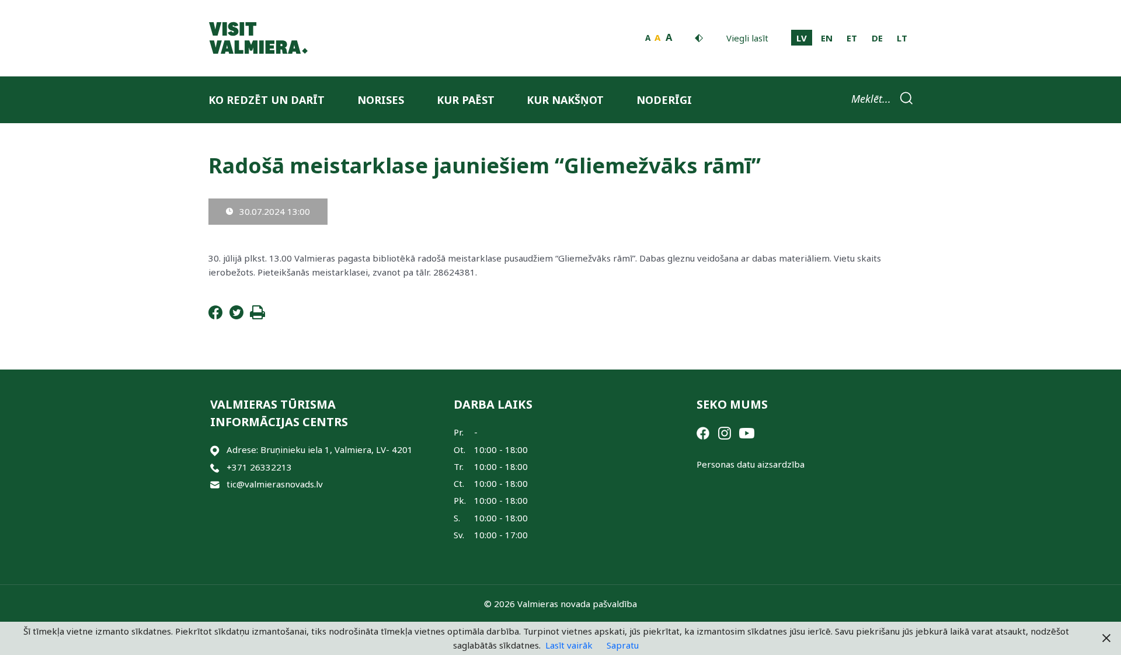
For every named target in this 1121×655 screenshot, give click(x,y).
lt (902, 38)
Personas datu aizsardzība (751, 464)
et (852, 38)
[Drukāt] (257, 316)
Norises (380, 100)
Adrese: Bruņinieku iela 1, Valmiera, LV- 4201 (320, 449)
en (827, 38)
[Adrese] (215, 450)
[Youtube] (746, 432)
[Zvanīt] (215, 467)
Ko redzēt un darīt (266, 100)
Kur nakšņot (565, 100)
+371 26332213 (259, 467)
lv (801, 38)
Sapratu (623, 645)
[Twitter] (236, 316)
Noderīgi (664, 100)
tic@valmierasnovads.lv (275, 484)
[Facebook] (215, 316)
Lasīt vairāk (569, 645)
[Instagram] (724, 432)
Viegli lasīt (747, 38)
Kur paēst (466, 100)
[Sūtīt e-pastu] (215, 484)
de (877, 38)
